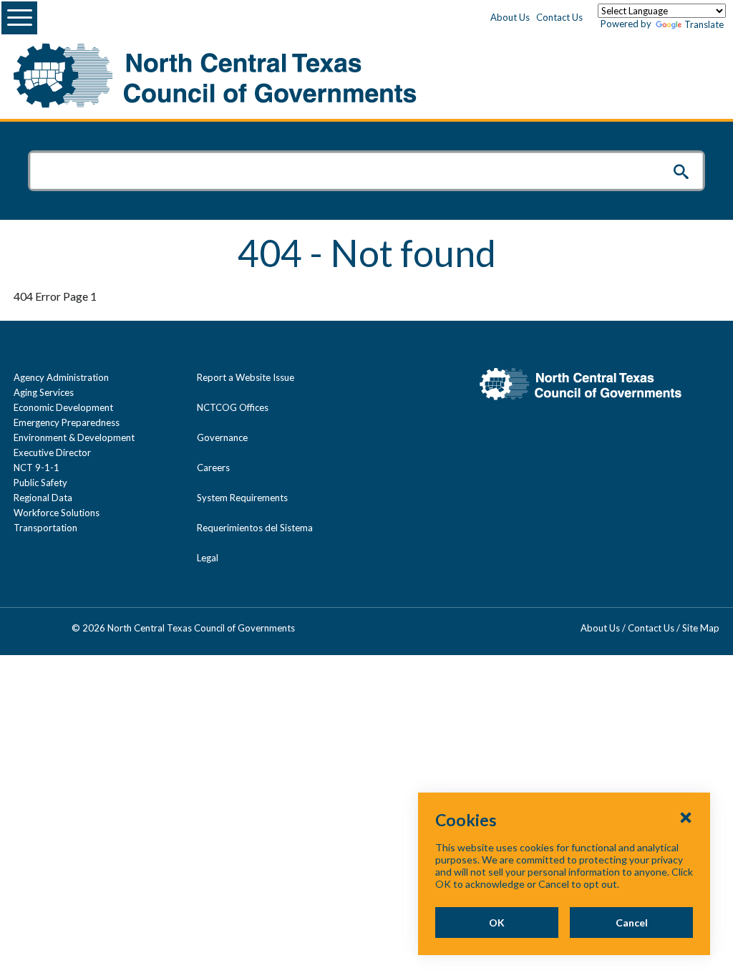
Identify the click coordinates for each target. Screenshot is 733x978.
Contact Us (559, 17)
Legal (207, 557)
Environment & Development (74, 437)
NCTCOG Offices (232, 407)
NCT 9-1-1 (36, 467)
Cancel (632, 922)
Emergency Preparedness (67, 422)
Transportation (45, 527)
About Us (510, 17)
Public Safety (40, 482)
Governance (222, 437)
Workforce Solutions (56, 512)
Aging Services (44, 392)
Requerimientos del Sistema (255, 527)
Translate (704, 24)
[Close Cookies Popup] (686, 817)
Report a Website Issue (245, 377)
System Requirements (242, 497)
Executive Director (52, 452)
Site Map (700, 628)
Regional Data (43, 497)
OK (497, 922)
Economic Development (63, 407)
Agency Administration (61, 377)
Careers (213, 467)
